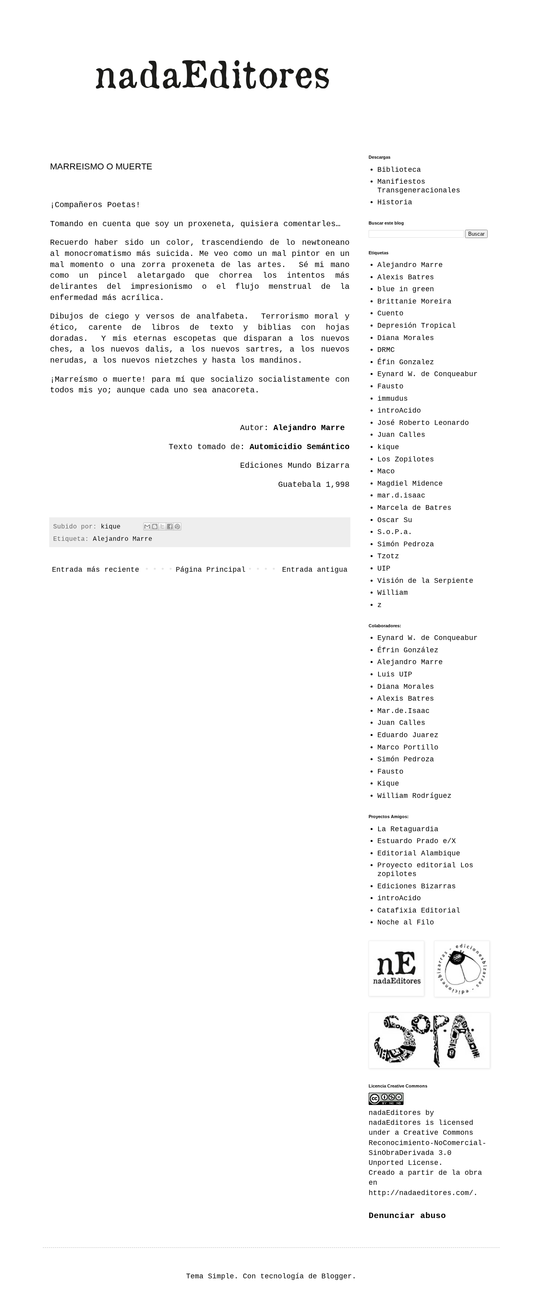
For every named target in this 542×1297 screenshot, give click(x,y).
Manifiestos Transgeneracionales (418, 186)
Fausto (390, 386)
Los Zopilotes (405, 459)
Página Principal (211, 570)
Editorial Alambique (418, 853)
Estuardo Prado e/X (416, 841)
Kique (388, 784)
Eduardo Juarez (407, 735)
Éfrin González (407, 650)
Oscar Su (394, 520)
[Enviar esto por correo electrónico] (147, 526)
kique (388, 447)
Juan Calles (401, 435)
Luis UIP (394, 674)
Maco (386, 471)
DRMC (386, 350)
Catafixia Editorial (418, 911)
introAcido (399, 411)
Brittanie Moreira (414, 302)
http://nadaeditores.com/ (421, 1193)
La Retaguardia (407, 829)
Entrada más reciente (95, 570)
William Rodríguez (414, 796)
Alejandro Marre (122, 539)
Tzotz (388, 556)
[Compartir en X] (162, 526)
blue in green (405, 289)
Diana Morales (405, 338)
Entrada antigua (315, 570)
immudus (392, 399)
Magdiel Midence (410, 484)
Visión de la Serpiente (425, 581)
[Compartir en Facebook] (170, 526)
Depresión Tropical (416, 326)
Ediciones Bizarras (416, 886)
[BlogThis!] (155, 526)
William (392, 593)
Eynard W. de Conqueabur (427, 374)
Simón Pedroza (405, 544)
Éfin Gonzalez (405, 362)
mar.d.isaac (401, 496)
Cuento (390, 313)
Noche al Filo (405, 922)
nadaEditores (395, 1123)
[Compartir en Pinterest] (177, 526)
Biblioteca (399, 170)
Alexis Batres (405, 277)
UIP (383, 569)
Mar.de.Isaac (403, 711)
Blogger (336, 1276)
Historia (394, 202)
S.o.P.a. (394, 532)
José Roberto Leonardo (423, 423)
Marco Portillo (407, 747)
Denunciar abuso (407, 1215)
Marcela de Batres (414, 508)
